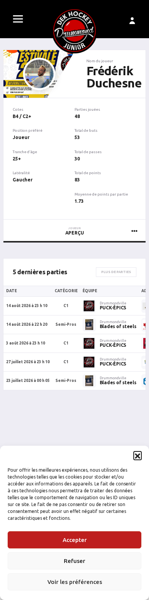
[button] (137, 455)
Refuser (74, 561)
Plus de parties (116, 272)
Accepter (75, 540)
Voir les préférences (74, 582)
